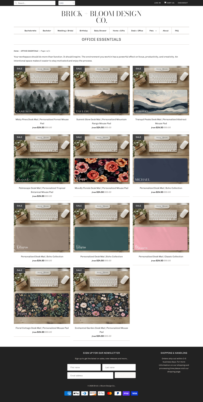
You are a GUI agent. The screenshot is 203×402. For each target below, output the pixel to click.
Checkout (183, 3)
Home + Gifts (119, 31)
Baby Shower (100, 31)
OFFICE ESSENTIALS (101, 39)
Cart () (170, 3)
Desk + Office (137, 31)
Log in (157, 3)
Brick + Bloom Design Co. (101, 17)
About (166, 31)
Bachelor (47, 31)
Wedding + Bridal (65, 31)
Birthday (84, 31)
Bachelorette (30, 31)
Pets (152, 31)
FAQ (177, 31)
